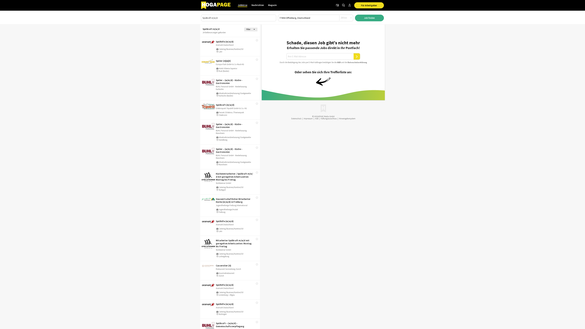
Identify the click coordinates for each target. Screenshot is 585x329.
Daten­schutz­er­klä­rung (357, 62)
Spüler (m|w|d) (223, 60)
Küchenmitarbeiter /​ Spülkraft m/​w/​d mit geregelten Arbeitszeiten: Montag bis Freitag (234, 176)
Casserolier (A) (223, 265)
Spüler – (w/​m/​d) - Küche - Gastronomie (229, 82)
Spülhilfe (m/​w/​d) (225, 41)
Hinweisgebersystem (347, 118)
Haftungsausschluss (329, 118)
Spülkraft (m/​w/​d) (225, 104)
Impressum (308, 118)
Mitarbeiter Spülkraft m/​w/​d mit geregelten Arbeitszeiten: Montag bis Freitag (234, 243)
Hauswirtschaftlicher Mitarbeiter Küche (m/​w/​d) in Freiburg (233, 200)
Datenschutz (296, 118)
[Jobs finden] (343, 5)
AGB (339, 62)
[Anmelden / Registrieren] (350, 5)
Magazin (272, 5)
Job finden (369, 17)
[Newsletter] (337, 5)
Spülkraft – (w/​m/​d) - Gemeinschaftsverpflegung (230, 325)
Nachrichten (258, 5)
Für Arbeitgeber (369, 5)
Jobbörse (242, 5)
